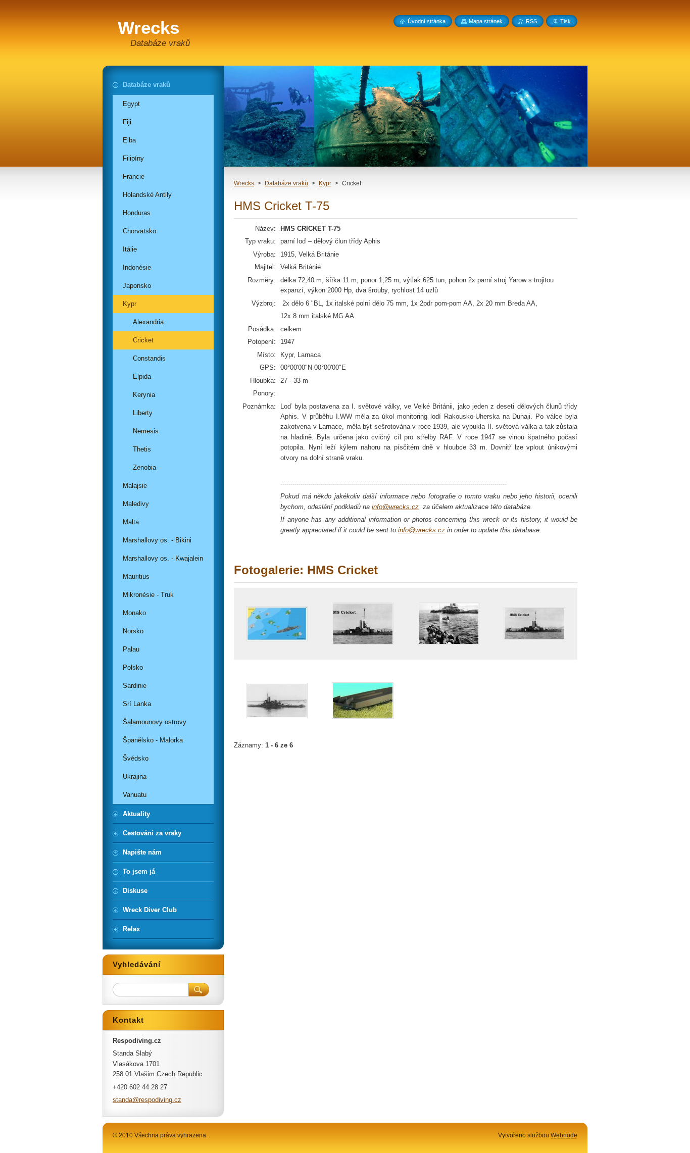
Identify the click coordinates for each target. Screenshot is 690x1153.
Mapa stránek (486, 21)
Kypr (325, 183)
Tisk (565, 21)
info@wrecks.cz (395, 507)
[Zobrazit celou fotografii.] (277, 624)
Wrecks (244, 183)
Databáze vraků (286, 183)
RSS (531, 21)
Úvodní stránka (427, 21)
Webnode (564, 1135)
